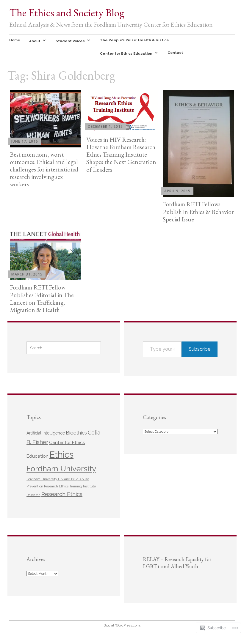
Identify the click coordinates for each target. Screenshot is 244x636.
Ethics (61, 454)
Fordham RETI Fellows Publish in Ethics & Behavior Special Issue (198, 211)
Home (14, 40)
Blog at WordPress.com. (122, 625)
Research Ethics (61, 494)
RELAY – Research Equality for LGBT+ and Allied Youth (177, 563)
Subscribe (199, 349)
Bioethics (76, 433)
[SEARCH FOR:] (63, 347)
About (34, 41)
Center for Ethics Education (126, 53)
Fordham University (61, 468)
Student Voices (70, 41)
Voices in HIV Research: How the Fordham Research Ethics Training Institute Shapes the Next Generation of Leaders (121, 155)
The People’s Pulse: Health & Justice (134, 40)
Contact (175, 53)
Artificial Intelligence (45, 433)
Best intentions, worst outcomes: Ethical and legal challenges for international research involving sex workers (44, 169)
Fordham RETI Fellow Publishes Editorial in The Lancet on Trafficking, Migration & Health (42, 298)
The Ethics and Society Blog (66, 13)
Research (33, 495)
